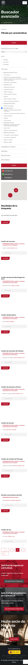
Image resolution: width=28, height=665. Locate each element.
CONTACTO (20, 657)
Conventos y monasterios (10, 137)
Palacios (6, 96)
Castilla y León (13, 248)
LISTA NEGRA (22, 655)
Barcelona (9, 429)
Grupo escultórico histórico (10, 94)
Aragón (17, 285)
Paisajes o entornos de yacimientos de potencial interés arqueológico (15, 79)
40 (21, 550)
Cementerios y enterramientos (11, 135)
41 (24, 550)
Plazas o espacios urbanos (10, 98)
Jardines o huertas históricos (10, 130)
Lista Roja (5, 59)
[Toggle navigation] (24, 2)
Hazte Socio (14, 639)
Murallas (6, 118)
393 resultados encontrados (9, 215)
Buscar (14, 42)
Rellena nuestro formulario (14, 581)
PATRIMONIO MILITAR (8, 108)
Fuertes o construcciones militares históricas (14, 113)
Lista (2, 56)
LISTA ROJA (9, 655)
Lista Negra (6, 64)
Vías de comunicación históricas (11, 101)
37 (10, 550)
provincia (4, 151)
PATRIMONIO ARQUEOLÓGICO (10, 72)
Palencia (15, 465)
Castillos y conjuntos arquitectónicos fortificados (12, 110)
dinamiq (14, 662)
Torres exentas (7, 120)
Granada (7, 321)
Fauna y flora (7, 128)
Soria (8, 248)
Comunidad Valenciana (15, 500)
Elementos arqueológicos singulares (12, 77)
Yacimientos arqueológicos (10, 82)
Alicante (7, 500)
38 (14, 550)
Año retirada (5, 160)
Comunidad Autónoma (8, 147)
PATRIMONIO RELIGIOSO (9, 132)
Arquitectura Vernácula (9, 87)
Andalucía (12, 321)
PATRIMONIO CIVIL (7, 84)
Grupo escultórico (8, 115)
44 (3, 553)
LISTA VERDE (15, 655)
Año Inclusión (5, 155)
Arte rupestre (7, 75)
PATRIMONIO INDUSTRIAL (9, 103)
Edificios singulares (8, 91)
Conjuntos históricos (8, 89)
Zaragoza (13, 285)
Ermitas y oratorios (8, 139)
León (6, 536)
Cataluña (14, 429)
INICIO (3, 655)
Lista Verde (6, 62)
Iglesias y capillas (8, 142)
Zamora (15, 357)
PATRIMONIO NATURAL (8, 122)
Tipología (4, 69)
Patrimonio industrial (8, 106)
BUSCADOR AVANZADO (11, 657)
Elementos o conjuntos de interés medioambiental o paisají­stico (12, 125)
